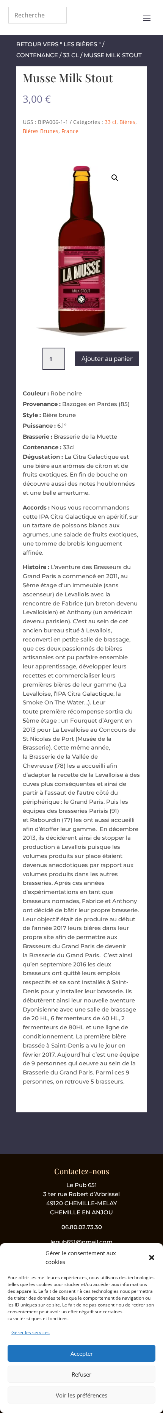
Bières (127, 121)
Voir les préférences (81, 1395)
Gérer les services (30, 1332)
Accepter (82, 1353)
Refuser (81, 1374)
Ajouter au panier (107, 358)
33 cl (71, 55)
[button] (151, 1257)
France (69, 131)
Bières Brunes (40, 131)
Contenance (37, 55)
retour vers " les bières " (58, 44)
